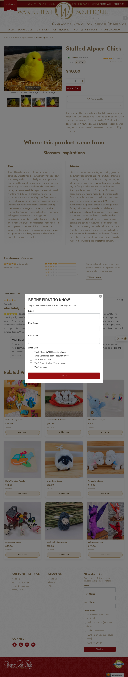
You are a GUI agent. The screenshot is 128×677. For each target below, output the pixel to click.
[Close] (100, 296)
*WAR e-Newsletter (42, 359)
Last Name (33, 335)
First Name (33, 323)
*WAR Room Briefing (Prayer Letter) (50, 363)
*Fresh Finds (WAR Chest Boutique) (50, 351)
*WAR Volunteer (41, 367)
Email (31, 311)
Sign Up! (64, 375)
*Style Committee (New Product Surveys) (52, 355)
